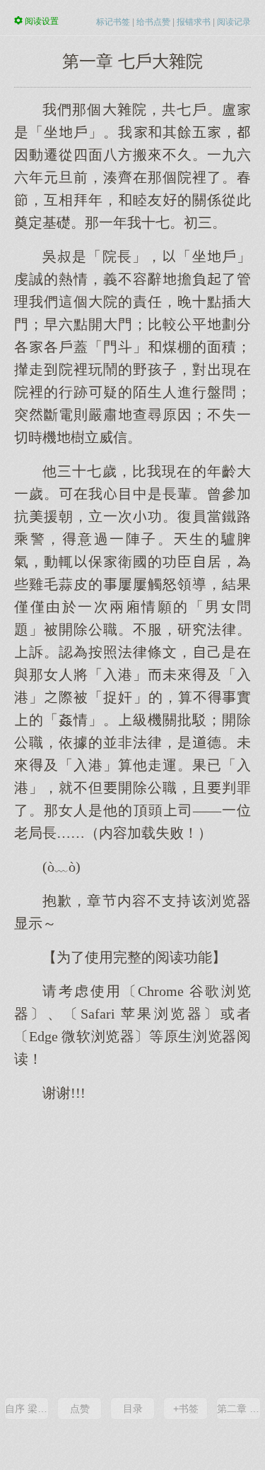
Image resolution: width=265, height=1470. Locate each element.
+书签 (186, 1408)
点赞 (80, 1408)
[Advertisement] (132, 1248)
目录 (133, 1408)
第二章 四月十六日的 (238, 1408)
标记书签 (113, 22)
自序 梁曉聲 (26, 1408)
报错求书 (194, 22)
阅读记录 (234, 22)
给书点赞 (153, 22)
